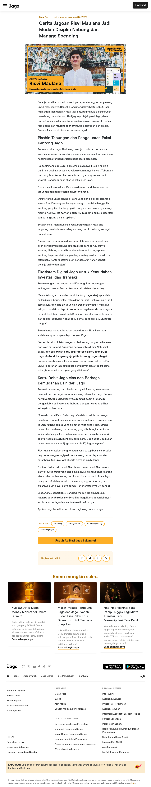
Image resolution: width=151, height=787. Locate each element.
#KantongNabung (94, 523)
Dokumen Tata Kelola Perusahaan (72, 724)
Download (140, 5)
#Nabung (58, 523)
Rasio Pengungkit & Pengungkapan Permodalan (120, 730)
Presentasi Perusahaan (114, 703)
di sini (132, 783)
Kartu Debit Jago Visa (50, 399)
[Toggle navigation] (5, 5)
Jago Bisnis (47, 676)
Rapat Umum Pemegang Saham (71, 734)
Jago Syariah (30, 676)
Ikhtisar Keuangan (111, 718)
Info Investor (108, 693)
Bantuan (83, 676)
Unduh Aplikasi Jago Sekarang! (75, 541)
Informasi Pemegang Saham (69, 729)
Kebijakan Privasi (15, 742)
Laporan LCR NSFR (112, 742)
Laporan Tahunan (111, 708)
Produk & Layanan (16, 690)
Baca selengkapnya (22, 639)
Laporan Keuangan (112, 698)
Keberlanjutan (14, 700)
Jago (16, 676)
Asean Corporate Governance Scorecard (75, 744)
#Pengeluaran (74, 523)
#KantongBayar (47, 529)
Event (58, 698)
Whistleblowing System (67, 749)
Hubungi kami (14, 710)
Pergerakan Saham (112, 723)
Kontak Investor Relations (115, 752)
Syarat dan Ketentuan (18, 747)
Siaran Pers (60, 693)
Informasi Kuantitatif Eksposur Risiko (121, 713)
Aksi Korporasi (109, 747)
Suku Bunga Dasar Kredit (115, 737)
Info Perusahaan (66, 676)
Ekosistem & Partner (17, 705)
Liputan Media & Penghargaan (70, 708)
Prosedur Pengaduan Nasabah (22, 752)
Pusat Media (13, 695)
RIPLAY (10, 737)
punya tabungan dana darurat (64, 241)
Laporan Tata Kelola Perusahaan (71, 739)
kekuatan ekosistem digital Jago (87, 288)
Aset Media (60, 703)
